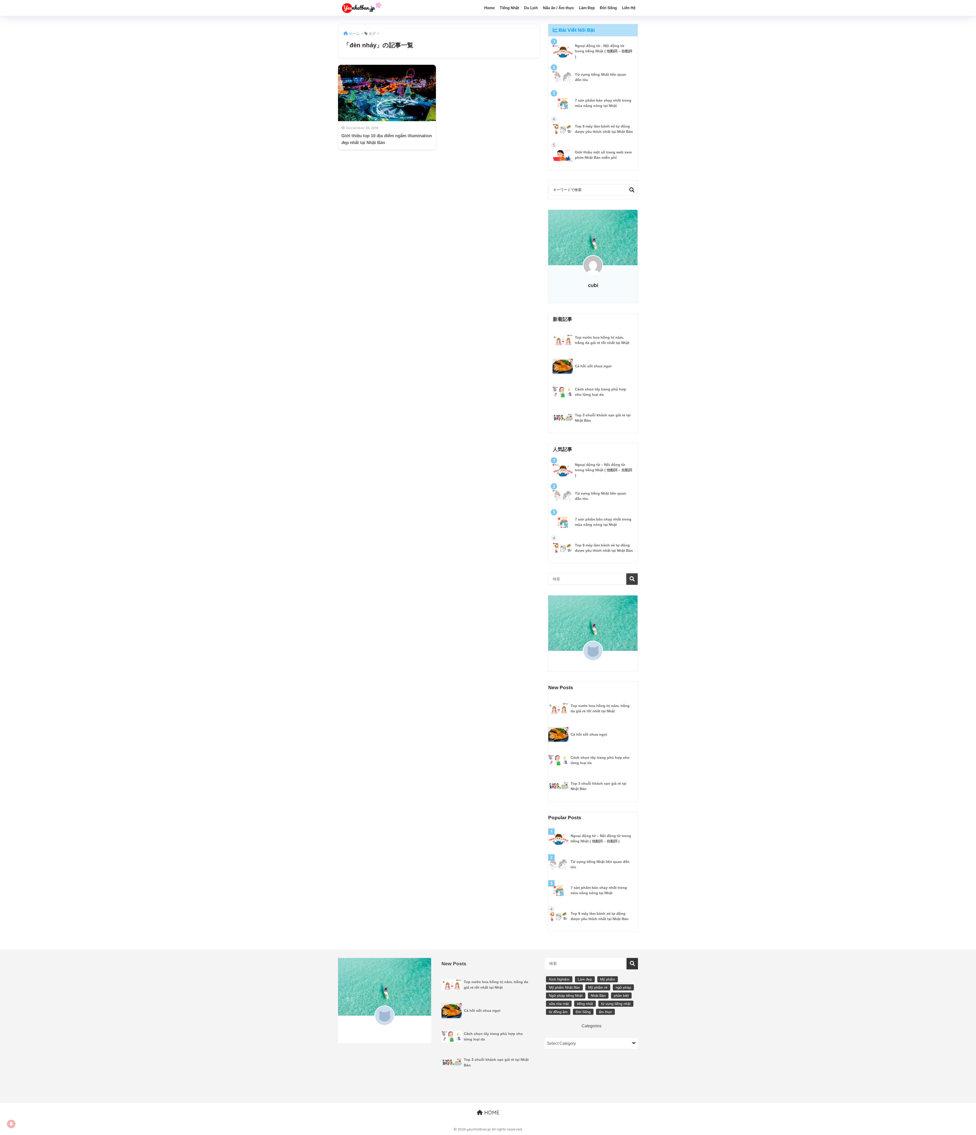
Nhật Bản (598, 996)
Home (489, 8)
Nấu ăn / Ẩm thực (558, 8)
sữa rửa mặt (559, 1004)
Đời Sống (608, 8)
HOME (491, 1112)
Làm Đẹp (587, 8)
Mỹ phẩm (607, 979)
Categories (591, 1025)
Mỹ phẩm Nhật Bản (564, 987)
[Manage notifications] (11, 1124)
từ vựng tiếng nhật (616, 1004)
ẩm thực (605, 1012)
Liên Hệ (628, 8)
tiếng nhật (585, 1004)
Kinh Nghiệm (559, 979)
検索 (632, 190)
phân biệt (621, 996)
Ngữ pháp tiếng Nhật (566, 996)
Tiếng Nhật (509, 8)
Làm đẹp (585, 979)
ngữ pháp (623, 987)
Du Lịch (531, 8)
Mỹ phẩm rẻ (597, 987)
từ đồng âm (558, 1012)
